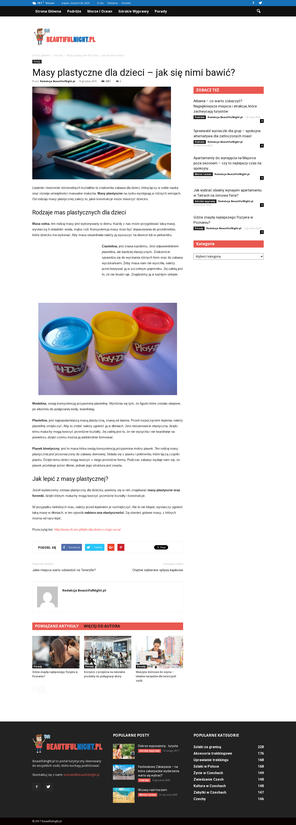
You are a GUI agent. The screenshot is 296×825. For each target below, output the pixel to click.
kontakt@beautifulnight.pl (81, 775)
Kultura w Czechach (210, 786)
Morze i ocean (99, 11)
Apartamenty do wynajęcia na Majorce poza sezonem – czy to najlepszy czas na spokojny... (227, 163)
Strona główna (48, 11)
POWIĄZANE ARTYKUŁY (57, 626)
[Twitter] (260, 3)
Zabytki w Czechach (210, 792)
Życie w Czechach (208, 773)
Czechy (200, 799)
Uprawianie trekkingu (211, 760)
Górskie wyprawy (133, 11)
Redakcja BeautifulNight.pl (57, 81)
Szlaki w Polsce (206, 766)
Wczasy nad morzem (152, 790)
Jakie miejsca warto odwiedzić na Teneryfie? (64, 570)
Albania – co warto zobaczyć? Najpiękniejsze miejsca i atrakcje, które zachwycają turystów (225, 106)
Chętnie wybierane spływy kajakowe (157, 570)
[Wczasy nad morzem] (124, 795)
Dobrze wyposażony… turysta (158, 746)
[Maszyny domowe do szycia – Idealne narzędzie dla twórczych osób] (159, 652)
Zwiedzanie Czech (209, 779)
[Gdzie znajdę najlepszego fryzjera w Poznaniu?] (56, 652)
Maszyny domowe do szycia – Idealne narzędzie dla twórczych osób (156, 676)
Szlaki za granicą (207, 747)
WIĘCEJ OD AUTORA (102, 626)
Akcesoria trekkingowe (213, 753)
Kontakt (126, 3)
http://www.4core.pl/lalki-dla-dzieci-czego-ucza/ (87, 529)
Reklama (113, 3)
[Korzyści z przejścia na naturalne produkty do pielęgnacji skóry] (107, 652)
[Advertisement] (185, 36)
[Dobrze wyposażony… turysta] (124, 751)
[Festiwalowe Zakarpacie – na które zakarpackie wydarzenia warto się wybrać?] (124, 772)
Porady (161, 11)
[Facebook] (253, 3)
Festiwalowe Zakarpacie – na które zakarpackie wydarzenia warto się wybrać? (158, 771)
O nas (100, 3)
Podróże (74, 11)
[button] (258, 11)
